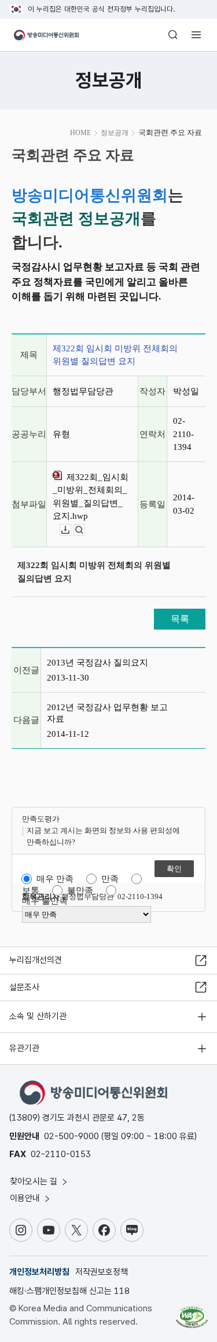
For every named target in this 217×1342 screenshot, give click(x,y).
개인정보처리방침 (39, 1272)
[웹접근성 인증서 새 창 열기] (192, 1312)
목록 (180, 619)
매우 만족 (54, 878)
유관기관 (24, 1048)
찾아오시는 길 (35, 1181)
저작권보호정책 (101, 1272)
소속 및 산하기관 (38, 1016)
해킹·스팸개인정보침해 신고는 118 (69, 1291)
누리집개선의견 (35, 960)
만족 (110, 878)
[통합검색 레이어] (173, 34)
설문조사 (24, 987)
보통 (30, 890)
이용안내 (26, 1198)
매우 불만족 (45, 900)
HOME (80, 133)
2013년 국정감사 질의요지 (97, 662)
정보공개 (114, 133)
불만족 (80, 890)
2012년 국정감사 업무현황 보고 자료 (107, 713)
